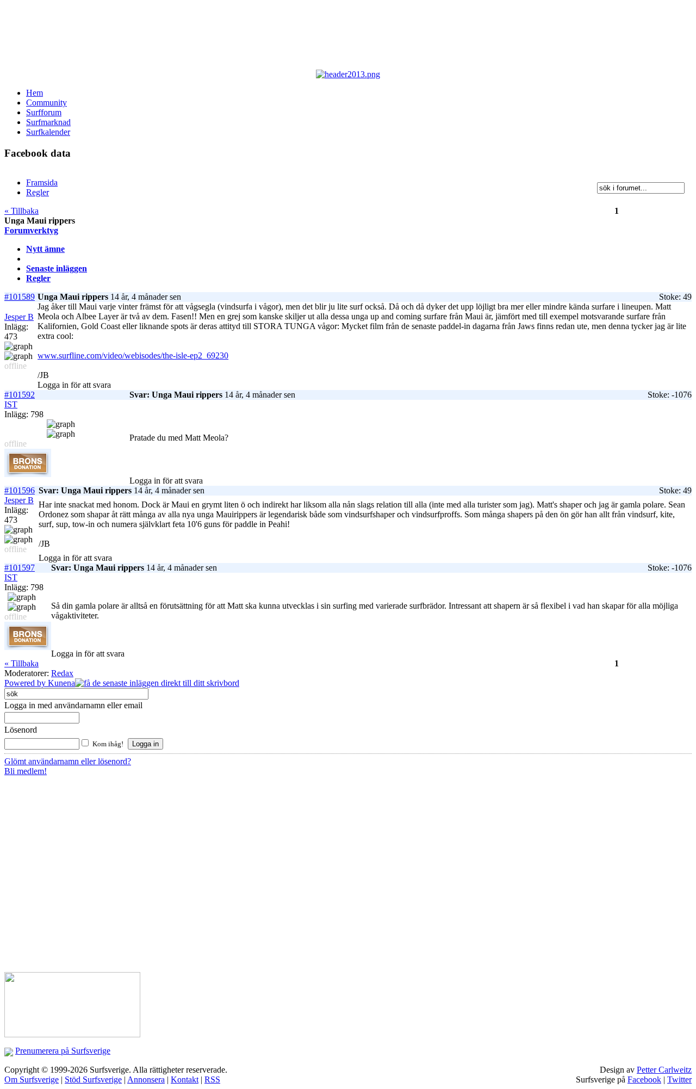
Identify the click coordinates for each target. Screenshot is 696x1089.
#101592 (19, 394)
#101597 (19, 567)
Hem (34, 92)
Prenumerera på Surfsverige (62, 1050)
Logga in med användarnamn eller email (73, 705)
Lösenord (20, 729)
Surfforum (43, 112)
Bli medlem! (25, 771)
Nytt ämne (45, 248)
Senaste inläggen (56, 268)
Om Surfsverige (31, 1079)
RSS (212, 1079)
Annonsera (146, 1079)
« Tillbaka (21, 210)
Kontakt (184, 1079)
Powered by (26, 683)
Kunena (61, 683)
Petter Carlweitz (664, 1069)
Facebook (644, 1079)
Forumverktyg (31, 230)
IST (10, 404)
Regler (38, 278)
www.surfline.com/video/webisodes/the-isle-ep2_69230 (133, 355)
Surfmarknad (48, 122)
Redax (62, 673)
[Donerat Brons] (27, 474)
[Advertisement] (270, 37)
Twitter (679, 1079)
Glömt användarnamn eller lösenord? (67, 761)
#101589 (19, 296)
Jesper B (19, 316)
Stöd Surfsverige (93, 1079)
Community (46, 102)
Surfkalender (48, 132)
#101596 (19, 490)
